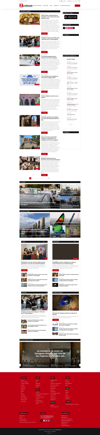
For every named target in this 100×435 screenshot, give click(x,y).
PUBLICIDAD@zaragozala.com (49, 416)
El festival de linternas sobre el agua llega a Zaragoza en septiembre (37, 331)
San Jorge (37, 398)
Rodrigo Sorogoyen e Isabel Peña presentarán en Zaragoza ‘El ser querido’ (37, 280)
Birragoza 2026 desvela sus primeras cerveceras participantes (50, 159)
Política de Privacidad (23, 420)
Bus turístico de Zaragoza (72, 63)
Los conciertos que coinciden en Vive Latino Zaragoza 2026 (49, 76)
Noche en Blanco (53, 394)
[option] (50, 196)
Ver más (70, 124)
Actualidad (22, 182)
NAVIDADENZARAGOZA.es (65, 425)
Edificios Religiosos (68, 383)
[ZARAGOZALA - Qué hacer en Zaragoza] (26, 5)
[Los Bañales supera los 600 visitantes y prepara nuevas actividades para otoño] (35, 225)
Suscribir (77, 5)
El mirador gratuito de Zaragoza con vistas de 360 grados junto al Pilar (50, 118)
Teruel (66, 393)
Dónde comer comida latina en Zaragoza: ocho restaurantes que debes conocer (50, 17)
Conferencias (38, 385)
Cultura (51, 5)
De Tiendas (23, 386)
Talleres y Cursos (24, 399)
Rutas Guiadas (23, 396)
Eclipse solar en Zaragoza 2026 (56, 383)
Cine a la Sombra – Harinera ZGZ (72, 83)
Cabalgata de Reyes (54, 380)
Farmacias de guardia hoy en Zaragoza (71, 404)
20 (42, 178)
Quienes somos (22, 415)
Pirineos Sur (67, 398)
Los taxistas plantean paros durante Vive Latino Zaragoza (49, 57)
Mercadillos (23, 394)
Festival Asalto (53, 388)
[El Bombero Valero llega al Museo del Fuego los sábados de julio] (55, 333)
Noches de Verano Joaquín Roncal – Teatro (72, 99)
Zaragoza (67, 392)
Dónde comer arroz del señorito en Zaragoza (57, 353)
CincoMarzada (38, 395)
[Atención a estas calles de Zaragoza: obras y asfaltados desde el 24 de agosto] (70, 190)
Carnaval (52, 381)
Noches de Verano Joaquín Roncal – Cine (72, 73)
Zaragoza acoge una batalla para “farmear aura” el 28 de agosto (50, 38)
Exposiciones (38, 383)
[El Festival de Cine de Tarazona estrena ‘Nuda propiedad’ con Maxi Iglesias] (24, 275)
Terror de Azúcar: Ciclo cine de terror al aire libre (72, 105)
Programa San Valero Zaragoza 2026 (42, 393)
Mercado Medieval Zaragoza (55, 393)
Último (49, 178)
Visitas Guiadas (23, 401)
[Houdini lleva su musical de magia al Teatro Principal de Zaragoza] (55, 285)
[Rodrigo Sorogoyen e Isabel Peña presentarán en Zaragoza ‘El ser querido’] (24, 280)
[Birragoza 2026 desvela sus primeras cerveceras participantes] (24, 321)
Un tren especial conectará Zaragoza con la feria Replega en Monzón (72, 234)
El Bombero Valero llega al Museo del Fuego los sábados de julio (69, 334)
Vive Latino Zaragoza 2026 (65, 5)
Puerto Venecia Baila (71, 114)
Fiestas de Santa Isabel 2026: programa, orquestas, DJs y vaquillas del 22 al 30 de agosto (49, 138)
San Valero (37, 392)
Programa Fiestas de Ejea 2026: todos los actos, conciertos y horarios (56, 234)
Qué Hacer (24, 292)
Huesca (66, 395)
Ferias (22, 393)
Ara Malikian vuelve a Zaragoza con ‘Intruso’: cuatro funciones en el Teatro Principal (64, 263)
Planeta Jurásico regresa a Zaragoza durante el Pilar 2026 (69, 275)
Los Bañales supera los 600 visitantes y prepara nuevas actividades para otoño (34, 232)
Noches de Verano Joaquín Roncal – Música (72, 89)
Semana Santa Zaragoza (40, 397)
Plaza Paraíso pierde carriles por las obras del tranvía (70, 206)
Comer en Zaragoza (24, 381)
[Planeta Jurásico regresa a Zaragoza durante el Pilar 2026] (55, 275)
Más (43, 241)
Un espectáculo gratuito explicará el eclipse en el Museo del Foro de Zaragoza (68, 280)
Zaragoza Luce (53, 399)
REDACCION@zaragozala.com (48, 415)
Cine (36, 381)
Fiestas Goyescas (39, 400)
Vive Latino (52, 396)
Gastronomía (67, 381)
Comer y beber (45, 5)
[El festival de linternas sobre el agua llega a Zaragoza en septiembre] (24, 332)
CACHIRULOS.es (64, 423)
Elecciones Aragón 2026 (55, 406)
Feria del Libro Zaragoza (55, 385)
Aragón (66, 390)
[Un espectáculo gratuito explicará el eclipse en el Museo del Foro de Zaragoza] (55, 280)
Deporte (22, 391)
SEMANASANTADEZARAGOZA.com (67, 420)
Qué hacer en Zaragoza (37, 5)
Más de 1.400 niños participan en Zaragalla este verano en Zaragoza (68, 324)
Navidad (37, 403)
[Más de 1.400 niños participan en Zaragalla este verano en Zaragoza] (55, 323)
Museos (37, 386)
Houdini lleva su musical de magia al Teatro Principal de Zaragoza (68, 285)
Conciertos (23, 385)
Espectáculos (56, 5)
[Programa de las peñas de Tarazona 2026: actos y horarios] (65, 219)
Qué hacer (22, 380)
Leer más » (44, 33)
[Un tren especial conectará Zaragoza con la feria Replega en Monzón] (24, 326)
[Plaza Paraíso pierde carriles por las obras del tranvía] (70, 202)
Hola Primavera (53, 391)
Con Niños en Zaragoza (25, 383)
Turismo (66, 380)
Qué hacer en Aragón (25, 211)
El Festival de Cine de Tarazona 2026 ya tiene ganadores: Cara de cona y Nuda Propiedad (33, 263)
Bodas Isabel (67, 397)
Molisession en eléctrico (72, 119)
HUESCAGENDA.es (64, 417)
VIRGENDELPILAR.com (65, 422)
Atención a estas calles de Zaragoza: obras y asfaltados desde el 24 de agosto (69, 193)
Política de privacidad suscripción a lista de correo (28, 422)
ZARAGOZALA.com (64, 415)
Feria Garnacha (53, 386)
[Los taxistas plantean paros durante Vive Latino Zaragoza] (40, 196)
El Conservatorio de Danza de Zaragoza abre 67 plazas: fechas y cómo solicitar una (37, 285)
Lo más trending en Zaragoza (27, 339)
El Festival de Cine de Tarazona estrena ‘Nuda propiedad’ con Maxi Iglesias (37, 275)
